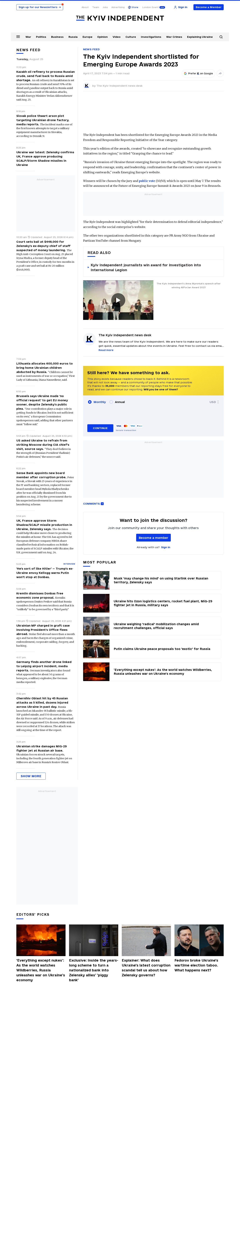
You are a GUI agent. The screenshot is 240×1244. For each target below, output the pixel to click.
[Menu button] (18, 36)
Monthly (99, 402)
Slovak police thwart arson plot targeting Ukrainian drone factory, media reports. (42, 120)
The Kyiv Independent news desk (119, 85)
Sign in (165, 547)
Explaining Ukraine (200, 36)
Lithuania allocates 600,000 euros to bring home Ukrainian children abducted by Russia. (44, 367)
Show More (31, 776)
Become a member (153, 537)
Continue (100, 428)
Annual (120, 402)
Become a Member (209, 7)
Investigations (151, 36)
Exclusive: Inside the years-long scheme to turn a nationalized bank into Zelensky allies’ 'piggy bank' (93, 970)
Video (117, 36)
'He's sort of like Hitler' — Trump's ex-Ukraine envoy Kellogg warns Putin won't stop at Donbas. (44, 573)
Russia (73, 36)
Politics (41, 36)
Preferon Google (200, 73)
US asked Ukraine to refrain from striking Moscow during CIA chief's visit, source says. (42, 444)
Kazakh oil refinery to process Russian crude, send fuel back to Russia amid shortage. (45, 76)
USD (213, 402)
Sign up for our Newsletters (40, 7)
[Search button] (221, 37)
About (85, 7)
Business (57, 36)
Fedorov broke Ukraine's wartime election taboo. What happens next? (196, 965)
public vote (147, 181)
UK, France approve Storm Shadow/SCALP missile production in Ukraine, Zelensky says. (44, 525)
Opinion (102, 36)
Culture (130, 36)
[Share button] (220, 73)
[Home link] (120, 18)
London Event (150, 7)
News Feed (91, 49)
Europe (87, 36)
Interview (69, 564)
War (28, 36)
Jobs (105, 7)
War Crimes (174, 36)
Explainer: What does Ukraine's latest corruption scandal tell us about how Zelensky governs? (146, 967)
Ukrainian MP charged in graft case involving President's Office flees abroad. (43, 630)
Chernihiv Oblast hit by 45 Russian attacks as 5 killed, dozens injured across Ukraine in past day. (42, 702)
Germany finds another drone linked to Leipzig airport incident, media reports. (44, 666)
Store (135, 7)
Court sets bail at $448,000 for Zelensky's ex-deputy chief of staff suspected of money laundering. (43, 246)
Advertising (118, 7)
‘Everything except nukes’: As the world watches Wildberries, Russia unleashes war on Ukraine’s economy (40, 970)
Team (95, 7)
